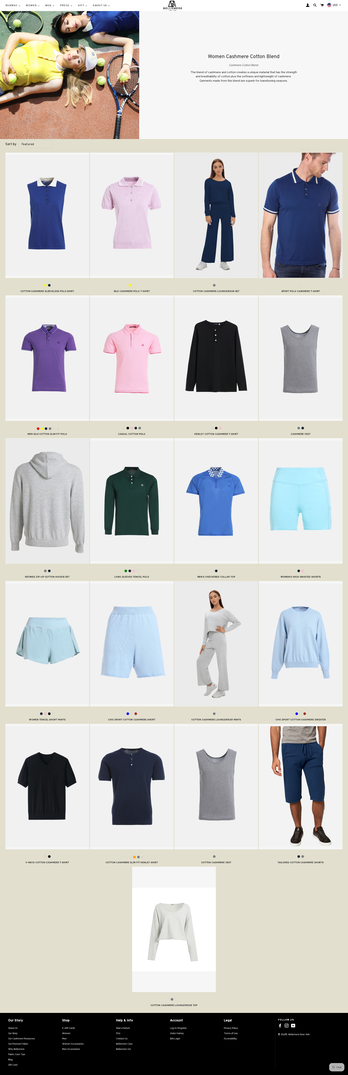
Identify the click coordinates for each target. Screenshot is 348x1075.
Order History (177, 1033)
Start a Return (123, 1028)
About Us (12, 1028)
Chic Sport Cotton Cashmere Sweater (301, 719)
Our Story (13, 1033)
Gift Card (12, 1065)
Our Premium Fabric (18, 1044)
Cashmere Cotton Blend (243, 65)
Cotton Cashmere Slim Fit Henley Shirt (132, 862)
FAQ (118, 1033)
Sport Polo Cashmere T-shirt (300, 291)
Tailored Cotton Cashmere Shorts (301, 862)
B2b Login (175, 1038)
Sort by (11, 144)
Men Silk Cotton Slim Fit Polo (47, 434)
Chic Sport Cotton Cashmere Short (131, 719)
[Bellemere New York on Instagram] (287, 1025)
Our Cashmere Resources (21, 1038)
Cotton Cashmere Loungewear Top (174, 1005)
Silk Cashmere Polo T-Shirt (132, 291)
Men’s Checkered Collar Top (216, 577)
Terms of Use (231, 1033)
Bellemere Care (124, 1044)
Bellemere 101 (123, 1049)
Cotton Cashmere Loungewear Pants (216, 719)
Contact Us (121, 1038)
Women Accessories (73, 1044)
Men (64, 1038)
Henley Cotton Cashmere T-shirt (216, 434)
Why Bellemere (16, 1049)
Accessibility (230, 1038)
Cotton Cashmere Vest (216, 862)
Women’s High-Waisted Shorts (301, 577)
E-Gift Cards (68, 1028)
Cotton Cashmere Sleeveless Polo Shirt (47, 291)
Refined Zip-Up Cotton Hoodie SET (47, 577)
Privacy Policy (231, 1028)
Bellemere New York (299, 1034)
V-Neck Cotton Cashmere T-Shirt (47, 862)
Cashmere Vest (300, 434)
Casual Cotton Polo (132, 434)
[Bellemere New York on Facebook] (280, 1025)
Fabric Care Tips (16, 1054)
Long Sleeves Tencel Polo (131, 577)
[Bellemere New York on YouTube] (293, 1025)
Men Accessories (71, 1049)
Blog (10, 1059)
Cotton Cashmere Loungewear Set (216, 291)
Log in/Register (178, 1028)
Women (66, 1033)
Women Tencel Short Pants (47, 719)
